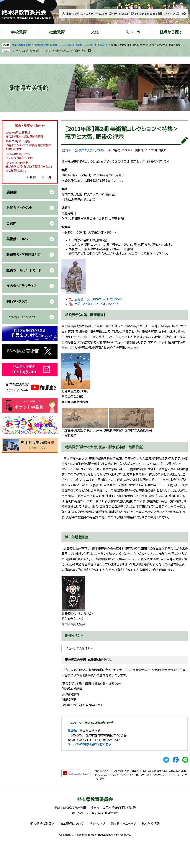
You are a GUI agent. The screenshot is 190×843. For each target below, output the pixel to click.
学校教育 (19, 32)
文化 (95, 32)
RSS (33, 177)
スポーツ (132, 32)
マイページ (169, 13)
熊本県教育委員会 (21, 45)
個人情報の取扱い (42, 823)
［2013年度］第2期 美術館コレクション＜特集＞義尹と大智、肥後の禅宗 (49, 50)
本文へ (70, 13)
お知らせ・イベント (19, 208)
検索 (183, 13)
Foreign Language (146, 13)
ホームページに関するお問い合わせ (95, 813)
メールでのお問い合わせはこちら (89, 744)
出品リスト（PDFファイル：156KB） (96, 303)
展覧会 (53, 45)
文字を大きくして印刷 (91, 150)
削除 (89, 50)
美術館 (72, 731)
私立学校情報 (151, 823)
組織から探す (171, 32)
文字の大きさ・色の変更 (94, 13)
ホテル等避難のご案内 (19, 158)
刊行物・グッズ (16, 301)
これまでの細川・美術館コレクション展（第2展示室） (84, 45)
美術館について (18, 239)
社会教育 (57, 32)
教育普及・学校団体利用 (24, 255)
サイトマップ (97, 823)
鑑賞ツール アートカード (24, 270)
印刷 (68, 150)
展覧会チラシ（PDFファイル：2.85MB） (98, 299)
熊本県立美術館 (40, 45)
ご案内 (11, 223)
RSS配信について (72, 823)
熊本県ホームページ (123, 823)
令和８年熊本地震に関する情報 (24, 136)
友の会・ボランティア (21, 286)
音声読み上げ (122, 13)
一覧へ (50, 177)
